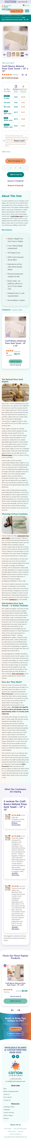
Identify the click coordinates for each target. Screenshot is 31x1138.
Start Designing (14, 161)
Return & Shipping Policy (11, 1091)
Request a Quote (14, 185)
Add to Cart (14, 361)
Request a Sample (15, 181)
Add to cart (15, 175)
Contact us (13, 599)
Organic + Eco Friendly (14, 15)
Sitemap (20, 1131)
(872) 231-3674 (16, 1079)
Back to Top (14, 1125)
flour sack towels (18, 674)
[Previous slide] (12, 1010)
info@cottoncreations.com (16, 1081)
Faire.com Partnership (20, 1128)
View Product (14, 365)
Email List (7, 1094)
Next (26, 54)
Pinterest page (7, 455)
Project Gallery (8, 1115)
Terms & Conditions (15, 1134)
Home (3, 15)
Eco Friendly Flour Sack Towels (10, 17)
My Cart (26, 5)
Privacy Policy (12, 1131)
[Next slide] (18, 1010)
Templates (7, 1109)
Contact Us (14, 1029)
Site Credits (8, 1128)
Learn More (21, 1)
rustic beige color (17, 216)
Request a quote (19, 140)
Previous (4, 54)
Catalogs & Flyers (9, 1107)
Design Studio (15, 11)
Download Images (11, 78)
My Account (7, 5)
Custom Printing (9, 1112)
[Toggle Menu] (27, 11)
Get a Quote (8, 1097)
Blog (5, 1088)
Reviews (6, 1118)
